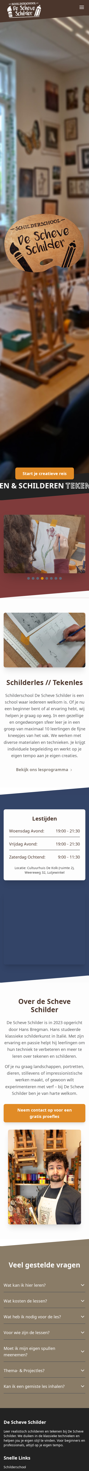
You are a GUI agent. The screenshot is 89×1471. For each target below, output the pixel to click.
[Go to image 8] (60, 578)
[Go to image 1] (28, 578)
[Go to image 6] (51, 578)
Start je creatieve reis (45, 473)
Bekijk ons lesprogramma (42, 769)
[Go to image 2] (33, 578)
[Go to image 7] (56, 578)
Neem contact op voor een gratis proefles (44, 1113)
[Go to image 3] (37, 578)
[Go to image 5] (46, 578)
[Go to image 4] (42, 578)
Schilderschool (15, 1467)
